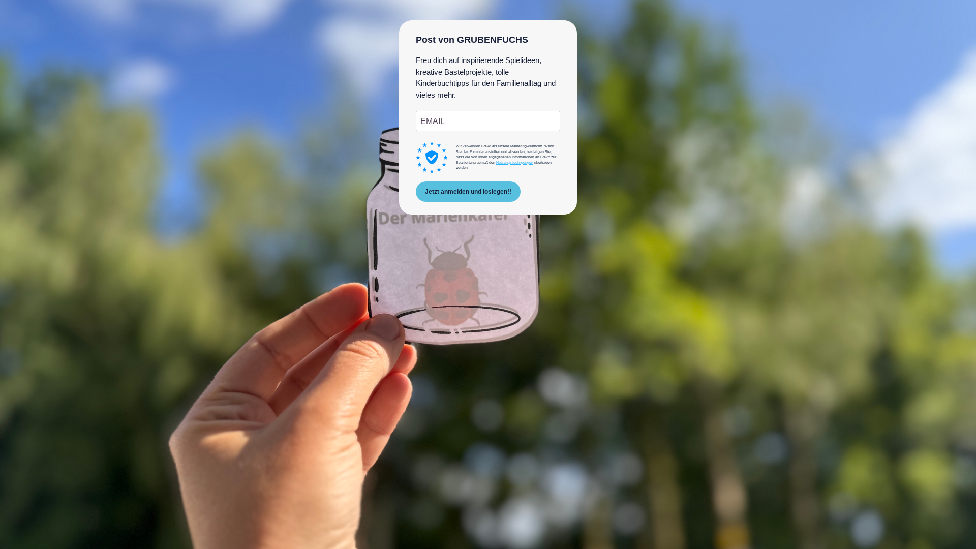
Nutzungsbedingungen (514, 162)
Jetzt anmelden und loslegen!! (468, 191)
